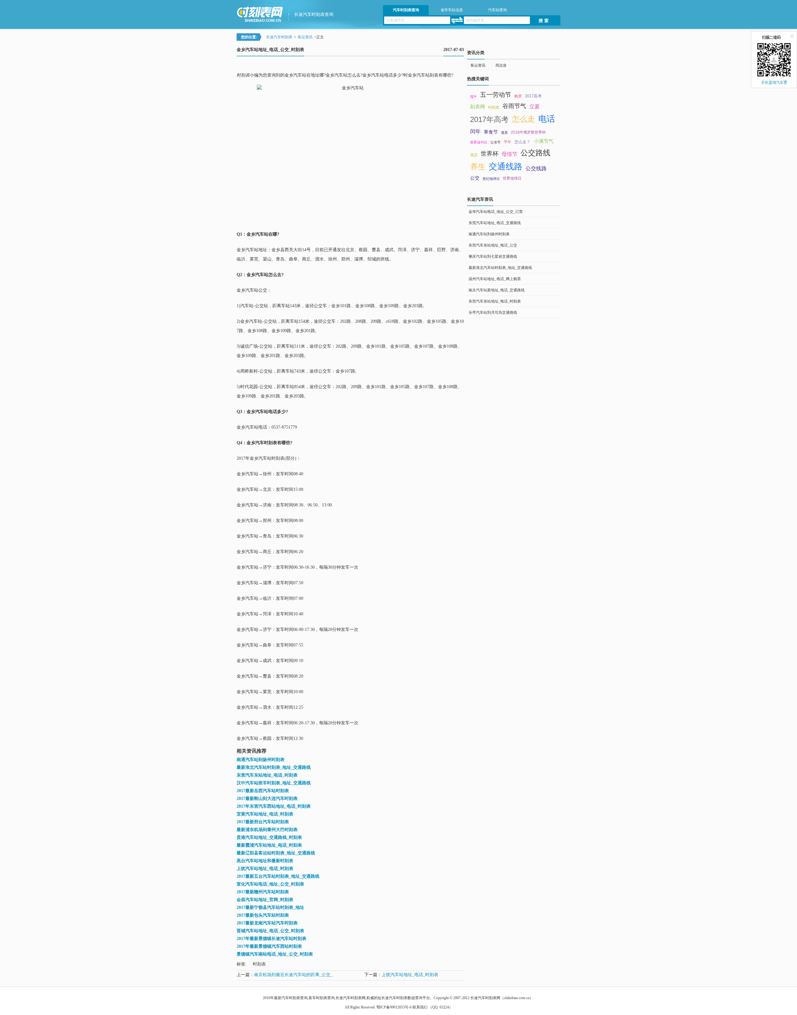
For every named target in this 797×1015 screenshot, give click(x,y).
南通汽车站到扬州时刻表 (261, 759)
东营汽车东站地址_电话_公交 (493, 245)
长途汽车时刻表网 (485, 998)
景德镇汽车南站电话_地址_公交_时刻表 (275, 954)
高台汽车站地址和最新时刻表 (265, 860)
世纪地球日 (491, 179)
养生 (478, 166)
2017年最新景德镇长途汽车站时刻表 (271, 938)
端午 (473, 96)
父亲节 (495, 142)
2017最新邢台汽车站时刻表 (263, 822)
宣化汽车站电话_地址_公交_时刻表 (270, 884)
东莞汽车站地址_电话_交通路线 (495, 223)
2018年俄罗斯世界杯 (528, 132)
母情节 (509, 154)
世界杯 (489, 153)
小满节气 (544, 141)
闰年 (475, 131)
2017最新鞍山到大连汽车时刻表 (267, 798)
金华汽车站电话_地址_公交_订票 (496, 211)
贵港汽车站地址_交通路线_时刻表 (269, 837)
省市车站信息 (452, 10)
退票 (504, 132)
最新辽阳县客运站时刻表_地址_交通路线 (276, 853)
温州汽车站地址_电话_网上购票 (495, 279)
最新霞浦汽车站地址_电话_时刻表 (269, 845)
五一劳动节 (495, 94)
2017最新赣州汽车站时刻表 (263, 892)
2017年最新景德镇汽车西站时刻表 (269, 946)
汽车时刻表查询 (406, 10)
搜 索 (544, 20)
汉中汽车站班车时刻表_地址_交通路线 (274, 783)
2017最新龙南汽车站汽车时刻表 (267, 923)
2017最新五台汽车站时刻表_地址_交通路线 (278, 876)
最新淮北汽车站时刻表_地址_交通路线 (274, 767)
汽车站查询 (497, 10)
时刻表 (259, 964)
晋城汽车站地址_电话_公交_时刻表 (270, 930)
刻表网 (477, 106)
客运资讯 (305, 37)
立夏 (534, 106)
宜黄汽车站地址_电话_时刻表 (265, 814)
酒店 (474, 155)
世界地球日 (512, 178)
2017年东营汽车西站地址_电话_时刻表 (274, 806)
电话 (546, 119)
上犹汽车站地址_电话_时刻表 (265, 868)
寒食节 (491, 131)
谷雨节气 (514, 106)
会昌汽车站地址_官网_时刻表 (265, 899)
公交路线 (535, 152)
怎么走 (523, 119)
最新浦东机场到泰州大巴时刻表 (267, 829)
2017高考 (533, 96)
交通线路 (505, 166)
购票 (518, 96)
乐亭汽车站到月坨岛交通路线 (493, 312)
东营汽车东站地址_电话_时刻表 (267, 775)
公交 (474, 178)
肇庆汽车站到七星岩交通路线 (493, 256)
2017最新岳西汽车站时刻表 (263, 790)
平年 (507, 142)
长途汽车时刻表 (279, 37)
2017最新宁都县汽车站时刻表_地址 (270, 907)
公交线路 (536, 168)
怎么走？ (522, 141)
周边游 (501, 65)
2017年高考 (489, 119)
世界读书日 (478, 142)
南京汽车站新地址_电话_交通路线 (497, 290)
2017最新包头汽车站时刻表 (263, 915)
